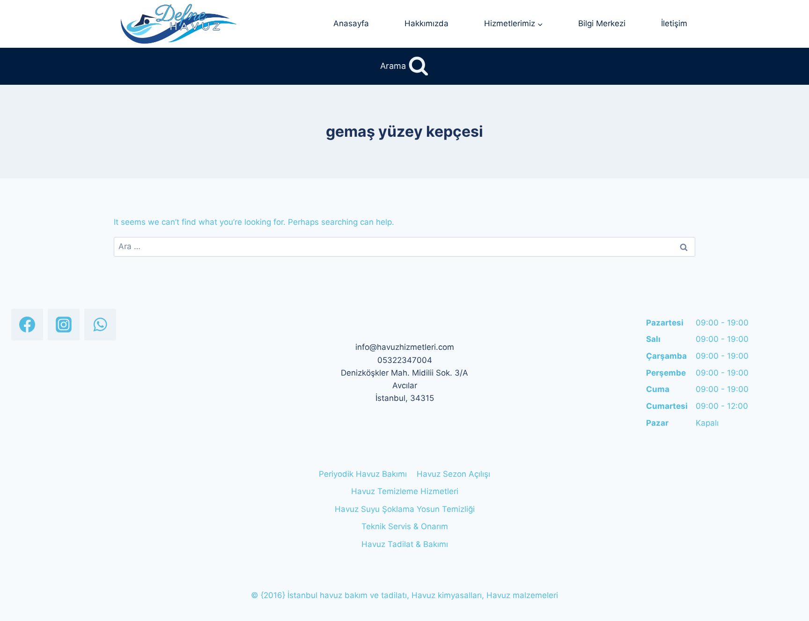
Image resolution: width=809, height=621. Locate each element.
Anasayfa (351, 23)
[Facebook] (27, 324)
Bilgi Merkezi (601, 23)
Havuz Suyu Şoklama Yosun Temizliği (405, 509)
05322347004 (404, 360)
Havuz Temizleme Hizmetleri (404, 491)
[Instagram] (64, 324)
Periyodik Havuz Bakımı (363, 474)
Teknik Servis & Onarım (404, 526)
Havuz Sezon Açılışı (453, 474)
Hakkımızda (426, 23)
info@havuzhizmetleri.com (404, 347)
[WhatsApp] (100, 324)
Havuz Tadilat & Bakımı (404, 544)
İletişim (674, 23)
